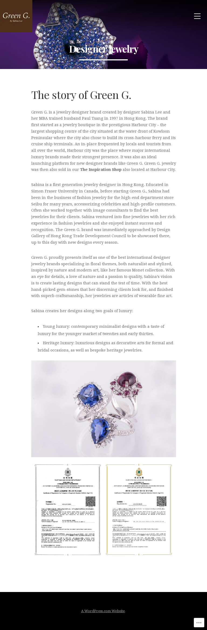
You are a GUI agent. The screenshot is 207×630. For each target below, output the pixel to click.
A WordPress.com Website (103, 611)
